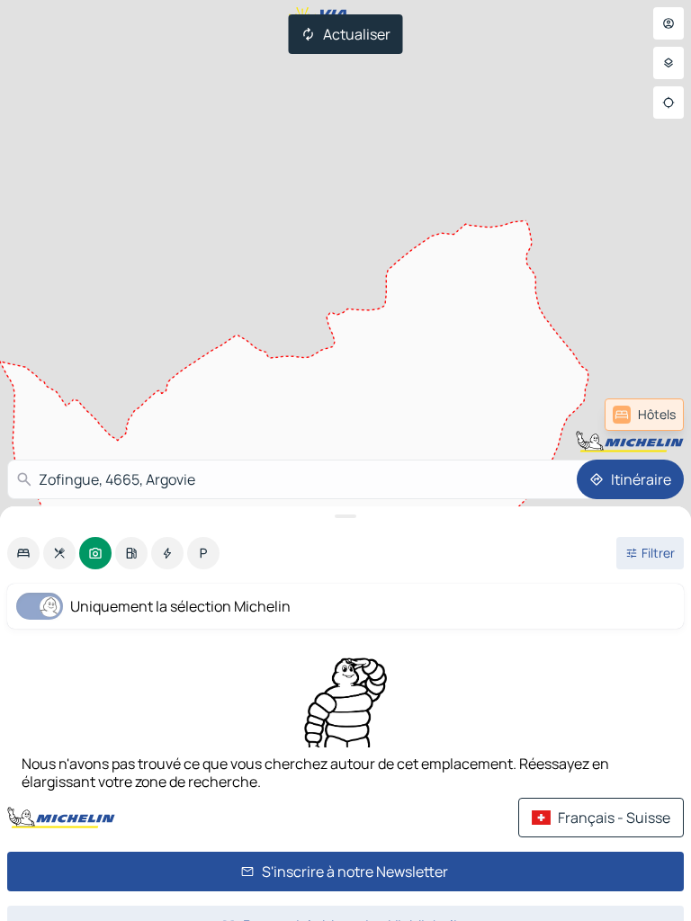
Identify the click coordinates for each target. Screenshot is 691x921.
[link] (644, 414)
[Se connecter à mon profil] (668, 23)
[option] (23, 553)
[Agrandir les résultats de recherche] (345, 516)
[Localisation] (668, 102)
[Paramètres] (668, 63)
